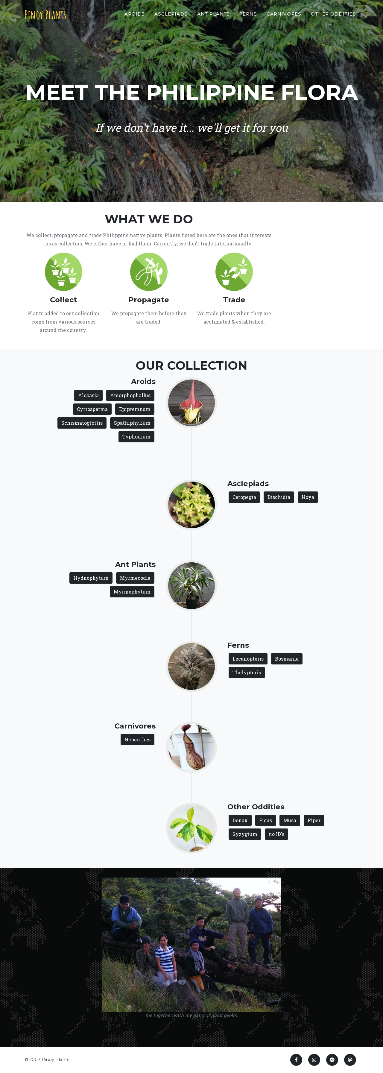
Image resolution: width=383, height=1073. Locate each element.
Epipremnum (135, 409)
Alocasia (88, 395)
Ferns (248, 14)
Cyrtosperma (92, 409)
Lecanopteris (248, 658)
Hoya (308, 497)
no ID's (276, 834)
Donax (240, 820)
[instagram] (314, 1060)
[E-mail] (350, 1060)
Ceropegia (244, 497)
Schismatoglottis (82, 423)
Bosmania (287, 658)
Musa (289, 820)
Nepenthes (137, 739)
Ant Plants (213, 14)
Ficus (265, 820)
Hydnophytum (91, 578)
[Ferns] (191, 666)
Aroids (134, 14)
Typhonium (136, 436)
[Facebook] (296, 1060)
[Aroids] (191, 402)
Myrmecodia (135, 578)
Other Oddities (333, 14)
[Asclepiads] (191, 504)
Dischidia (279, 497)
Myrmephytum (132, 591)
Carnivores (284, 14)
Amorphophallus (130, 395)
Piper (314, 820)
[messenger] (332, 1060)
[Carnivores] (191, 746)
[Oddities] (191, 827)
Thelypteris (246, 672)
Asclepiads (171, 14)
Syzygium (244, 834)
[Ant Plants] (191, 585)
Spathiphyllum (132, 423)
